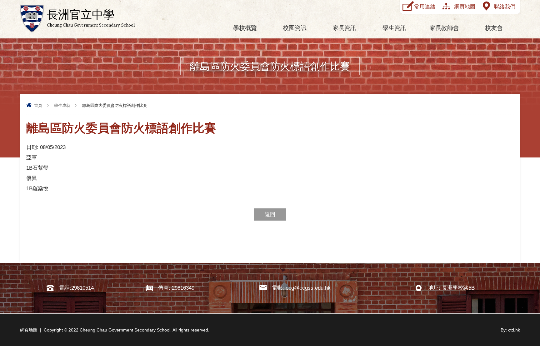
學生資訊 (394, 28)
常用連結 (424, 7)
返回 (270, 214)
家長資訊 (344, 28)
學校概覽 (245, 28)
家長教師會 (444, 28)
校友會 (494, 28)
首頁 (38, 105)
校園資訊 (295, 28)
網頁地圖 (464, 7)
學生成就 (62, 105)
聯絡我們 (504, 7)
